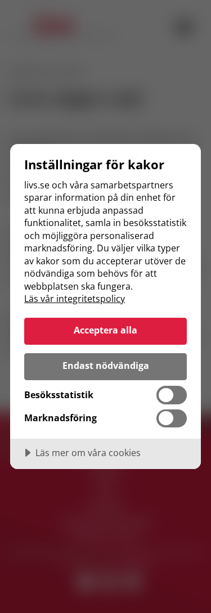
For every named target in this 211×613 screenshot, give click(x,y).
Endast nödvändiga (105, 365)
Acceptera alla (105, 330)
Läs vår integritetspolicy (74, 298)
